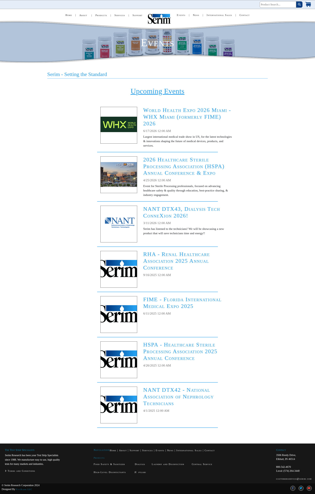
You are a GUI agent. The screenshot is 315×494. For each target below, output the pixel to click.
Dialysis (140, 464)
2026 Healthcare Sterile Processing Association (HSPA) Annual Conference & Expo (183, 166)
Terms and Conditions (21, 471)
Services (122, 15)
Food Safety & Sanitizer (110, 464)
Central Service (202, 464)
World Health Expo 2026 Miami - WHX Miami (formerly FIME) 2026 (187, 117)
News (198, 15)
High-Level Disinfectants (110, 472)
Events (183, 15)
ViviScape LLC (24, 489)
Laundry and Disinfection (168, 464)
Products (103, 15)
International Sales (221, 15)
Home (70, 15)
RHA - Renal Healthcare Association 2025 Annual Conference (176, 261)
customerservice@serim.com (294, 479)
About (85, 15)
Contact (245, 15)
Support (137, 15)
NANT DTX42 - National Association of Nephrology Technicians (178, 396)
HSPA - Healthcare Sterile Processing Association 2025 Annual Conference (180, 351)
